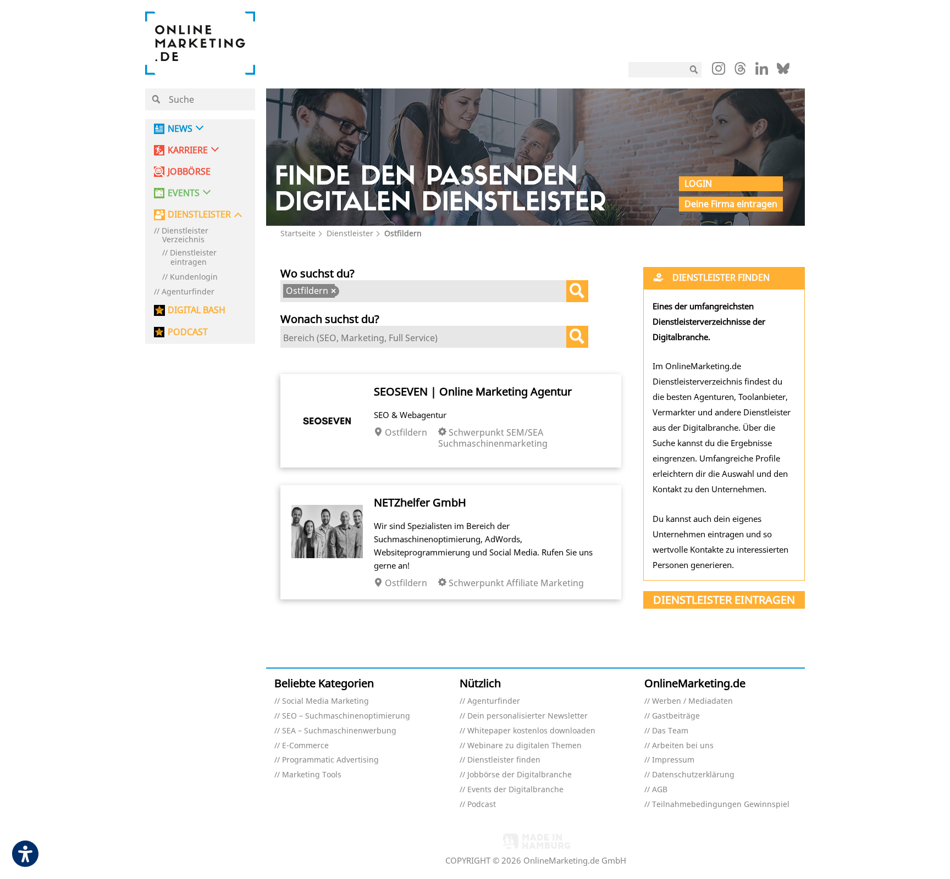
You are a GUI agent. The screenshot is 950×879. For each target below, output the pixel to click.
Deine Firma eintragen (730, 204)
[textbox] (346, 292)
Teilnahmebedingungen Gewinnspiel (720, 804)
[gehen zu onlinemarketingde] (718, 71)
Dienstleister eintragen (193, 257)
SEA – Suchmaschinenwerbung (339, 731)
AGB (659, 789)
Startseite (298, 233)
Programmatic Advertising (330, 760)
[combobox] (434, 291)
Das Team (670, 731)
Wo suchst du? (317, 273)
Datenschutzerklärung (693, 775)
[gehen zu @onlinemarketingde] (740, 71)
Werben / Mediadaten (692, 701)
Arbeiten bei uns (683, 745)
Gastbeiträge (676, 716)
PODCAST (188, 332)
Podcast (481, 804)
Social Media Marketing (325, 701)
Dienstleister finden (503, 760)
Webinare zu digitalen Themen (524, 745)
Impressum (673, 760)
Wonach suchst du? (329, 318)
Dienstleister (350, 233)
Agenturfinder (188, 292)
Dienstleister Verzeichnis (185, 235)
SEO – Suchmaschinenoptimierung (346, 716)
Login (698, 183)
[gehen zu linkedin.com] (761, 71)
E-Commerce (305, 745)
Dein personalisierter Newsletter (527, 716)
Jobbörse (189, 171)
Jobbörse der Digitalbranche (519, 775)
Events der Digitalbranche (515, 789)
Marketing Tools (311, 775)
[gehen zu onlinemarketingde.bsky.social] (783, 71)
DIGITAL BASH (196, 310)
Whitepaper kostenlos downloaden (531, 731)
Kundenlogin (194, 277)
